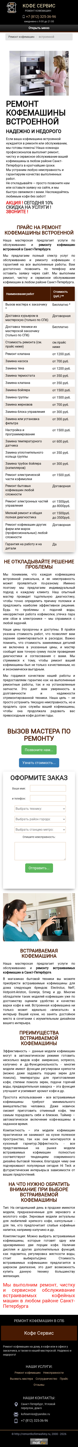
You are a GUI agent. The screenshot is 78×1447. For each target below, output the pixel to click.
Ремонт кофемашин (21, 36)
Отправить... (39, 868)
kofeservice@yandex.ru (35, 1414)
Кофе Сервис (39, 1333)
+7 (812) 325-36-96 (41, 16)
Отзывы (39, 1384)
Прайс (64, 1378)
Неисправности (53, 1372)
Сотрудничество (46, 1378)
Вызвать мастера (21, 1378)
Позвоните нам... (39, 750)
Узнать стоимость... (39, 763)
